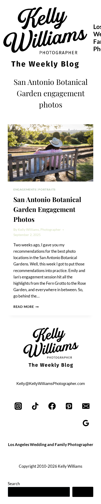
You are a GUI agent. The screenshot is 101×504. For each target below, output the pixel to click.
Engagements (24, 189)
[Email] (85, 406)
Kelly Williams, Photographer (39, 229)
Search (14, 483)
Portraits (46, 189)
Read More (26, 307)
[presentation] (50, 153)
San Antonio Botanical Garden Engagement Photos (47, 209)
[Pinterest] (69, 406)
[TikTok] (35, 406)
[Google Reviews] (85, 423)
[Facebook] (52, 406)
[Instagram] (18, 406)
